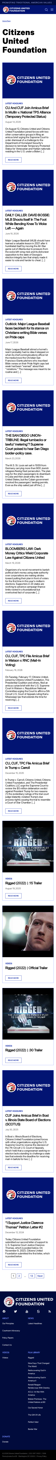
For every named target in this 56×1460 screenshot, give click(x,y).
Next (40, 1275)
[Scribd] (38, 1312)
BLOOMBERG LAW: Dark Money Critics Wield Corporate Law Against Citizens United (26, 553)
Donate (6, 1436)
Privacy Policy (42, 1456)
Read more (13, 160)
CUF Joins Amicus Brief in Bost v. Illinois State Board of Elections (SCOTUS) (28, 1119)
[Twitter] (15, 1312)
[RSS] (49, 1312)
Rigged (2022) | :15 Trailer (23, 883)
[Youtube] (27, 1312)
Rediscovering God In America (37, 1372)
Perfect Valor (33, 1422)
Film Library (34, 1352)
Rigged (31, 1357)
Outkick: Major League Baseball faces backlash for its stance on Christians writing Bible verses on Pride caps (27, 330)
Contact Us (7, 1345)
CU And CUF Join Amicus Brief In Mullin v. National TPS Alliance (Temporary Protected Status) (28, 112)
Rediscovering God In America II (37, 1379)
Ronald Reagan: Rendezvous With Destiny (39, 1386)
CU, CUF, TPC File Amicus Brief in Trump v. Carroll (27, 765)
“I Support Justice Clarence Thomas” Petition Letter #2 (24, 1225)
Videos (8, 879)
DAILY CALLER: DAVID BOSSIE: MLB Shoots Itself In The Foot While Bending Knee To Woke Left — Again (27, 221)
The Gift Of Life (34, 1415)
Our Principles (8, 1323)
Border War (32, 1429)
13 (31, 1275)
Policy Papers (7, 1338)
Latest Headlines (14, 103)
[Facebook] (4, 1312)
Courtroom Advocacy (11, 1330)
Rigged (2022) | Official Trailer (26, 968)
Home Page (6, 21)
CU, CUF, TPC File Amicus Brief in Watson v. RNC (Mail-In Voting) (27, 660)
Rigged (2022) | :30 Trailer (24, 1050)
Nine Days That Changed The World (38, 1364)
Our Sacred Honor (35, 1408)
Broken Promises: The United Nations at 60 (37, 1400)
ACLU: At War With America (36, 1393)
